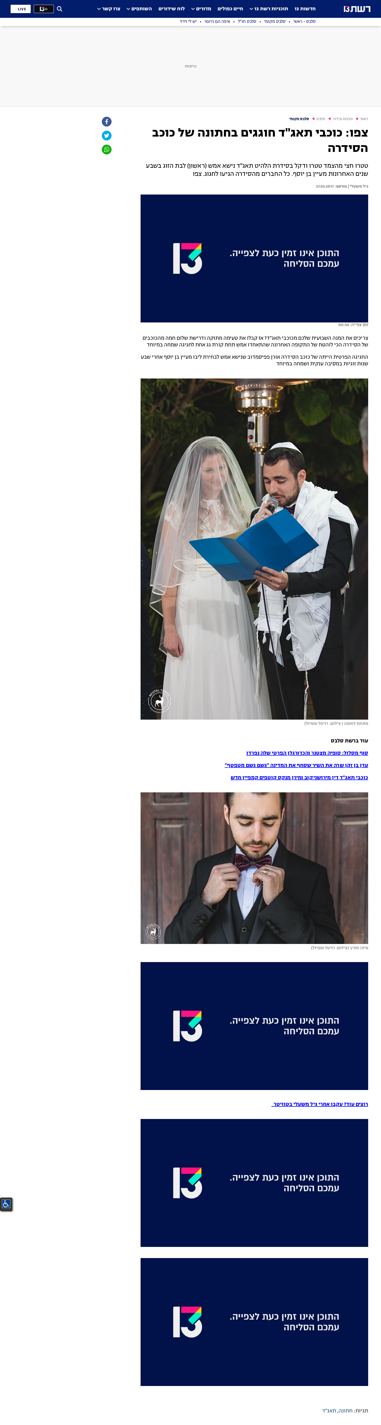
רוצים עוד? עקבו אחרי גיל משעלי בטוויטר (319, 1104)
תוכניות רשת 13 (271, 9)
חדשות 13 (305, 9)
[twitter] (106, 135)
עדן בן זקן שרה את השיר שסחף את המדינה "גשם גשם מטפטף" (296, 765)
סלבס (321, 119)
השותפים (141, 9)
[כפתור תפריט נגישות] (6, 1204)
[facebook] (106, 122)
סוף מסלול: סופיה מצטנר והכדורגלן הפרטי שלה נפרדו (307, 753)
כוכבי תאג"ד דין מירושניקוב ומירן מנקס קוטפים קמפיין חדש (299, 778)
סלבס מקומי (299, 119)
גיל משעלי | (357, 186)
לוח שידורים (171, 9)
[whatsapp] (106, 149)
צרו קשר (111, 9)
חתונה (346, 1411)
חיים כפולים (230, 9)
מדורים (203, 9)
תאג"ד (329, 1411)
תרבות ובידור (343, 119)
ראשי (364, 119)
